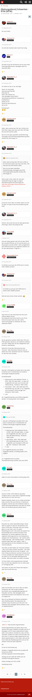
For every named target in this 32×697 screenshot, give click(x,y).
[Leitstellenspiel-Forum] (2, 2)
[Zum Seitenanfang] (29, 694)
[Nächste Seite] (24, 674)
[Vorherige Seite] (7, 674)
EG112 (5, 624)
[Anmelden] (25, 2)
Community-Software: (16, 694)
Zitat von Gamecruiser (12, 158)
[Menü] (29, 2)
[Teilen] (29, 16)
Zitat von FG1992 (10, 417)
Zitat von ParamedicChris (13, 285)
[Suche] (21, 2)
